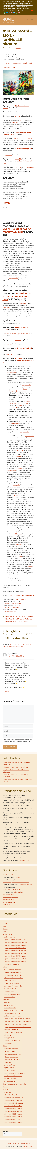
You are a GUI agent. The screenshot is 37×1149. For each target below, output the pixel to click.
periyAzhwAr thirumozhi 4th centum (18, 1027)
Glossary (5, 929)
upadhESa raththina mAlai (13, 1076)
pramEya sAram (9, 1065)
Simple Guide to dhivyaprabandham (15, 1084)
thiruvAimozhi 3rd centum (13, 1106)
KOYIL (8, 19)
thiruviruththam (9, 997)
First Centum (16, 63)
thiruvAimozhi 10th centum (13, 1098)
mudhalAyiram (8, 1005)
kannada (6, 999)
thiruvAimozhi (9, 616)
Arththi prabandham (11, 1048)
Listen (6, 202)
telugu (5, 1087)
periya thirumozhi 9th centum (15, 961)
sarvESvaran (29, 138)
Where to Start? (15, 1)
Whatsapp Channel (9, 6)
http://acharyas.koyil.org (11, 607)
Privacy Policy (11, 1143)
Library (28, 10)
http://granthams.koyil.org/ (12, 603)
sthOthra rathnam (10, 1070)
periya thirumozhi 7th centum (15, 956)
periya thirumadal (10, 980)
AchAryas (24, 1)
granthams (6, 5)
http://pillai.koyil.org (9, 611)
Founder (6, 10)
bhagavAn (17, 456)
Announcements (22, 6)
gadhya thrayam (9, 1051)
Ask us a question (23, 8)
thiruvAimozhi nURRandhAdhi (14, 1073)
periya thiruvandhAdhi (11, 983)
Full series (6, 63)
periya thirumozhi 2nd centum (16, 942)
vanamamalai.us (8, 899)
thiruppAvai (8, 1043)
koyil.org (18, 877)
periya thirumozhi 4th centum (15, 948)
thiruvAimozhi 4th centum (13, 1108)
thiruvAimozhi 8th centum (13, 1119)
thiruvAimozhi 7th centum (13, 1117)
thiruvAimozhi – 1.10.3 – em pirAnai (16, 621)
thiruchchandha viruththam (13, 1032)
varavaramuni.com (9, 902)
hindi (4, 931)
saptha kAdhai (9, 1068)
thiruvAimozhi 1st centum (24, 616)
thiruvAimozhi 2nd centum (13, 1103)
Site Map (19, 5)
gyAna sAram (8, 1062)
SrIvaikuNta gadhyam (12, 1059)
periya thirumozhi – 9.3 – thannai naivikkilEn (17, 767)
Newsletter (21, 10)
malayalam (6, 1002)
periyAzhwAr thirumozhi (12, 1016)
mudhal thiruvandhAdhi (12, 972)
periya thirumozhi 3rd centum (15, 945)
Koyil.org (6, 1)
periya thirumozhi (10, 937)
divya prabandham (25, 3)
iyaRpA (5, 967)
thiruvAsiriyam (9, 991)
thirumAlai (7, 1035)
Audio (5, 923)
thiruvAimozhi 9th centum (13, 1122)
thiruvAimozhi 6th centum (13, 1114)
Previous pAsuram (9, 67)
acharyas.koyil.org (26, 884)
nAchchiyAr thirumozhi (12, 1013)
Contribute (13, 10)
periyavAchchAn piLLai (23, 149)
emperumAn (15, 122)
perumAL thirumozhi (11, 1029)
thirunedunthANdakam (12, 964)
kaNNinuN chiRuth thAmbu (13, 1010)
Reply (7, 691)
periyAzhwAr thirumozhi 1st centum (17, 1019)
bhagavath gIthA (13, 3)
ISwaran (19, 405)
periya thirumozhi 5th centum (15, 950)
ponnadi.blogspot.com (10, 897)
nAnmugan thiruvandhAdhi (13, 978)
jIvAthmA (20, 450)
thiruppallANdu (9, 1038)
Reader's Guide (24, 860)
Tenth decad (27, 63)
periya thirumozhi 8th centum (15, 959)
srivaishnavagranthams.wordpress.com (16, 882)
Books (13, 5)
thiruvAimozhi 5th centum (13, 1111)
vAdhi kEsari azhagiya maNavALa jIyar (17, 230)
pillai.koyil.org (18, 892)
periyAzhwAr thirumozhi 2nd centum (18, 1021)
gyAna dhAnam (28, 5)
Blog (4, 926)
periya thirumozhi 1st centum (15, 940)
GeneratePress (27, 1146)
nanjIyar (18, 116)
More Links (6, 904)
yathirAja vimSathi (10, 1081)
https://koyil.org (21, 599)
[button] (27, 19)
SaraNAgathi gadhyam (13, 1054)
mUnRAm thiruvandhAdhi (13, 975)
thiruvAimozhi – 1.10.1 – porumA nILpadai (18, 619)
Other (5, 1046)
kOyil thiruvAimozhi (10, 1095)
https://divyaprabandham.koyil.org (22, 595)
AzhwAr (22, 120)
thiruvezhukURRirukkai (12, 994)
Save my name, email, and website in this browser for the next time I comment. (18, 741)
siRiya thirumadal (10, 989)
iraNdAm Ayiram (8, 934)
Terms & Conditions (24, 1143)
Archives (5, 1131)
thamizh (5, 1089)
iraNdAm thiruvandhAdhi (12, 970)
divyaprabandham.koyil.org (12, 889)
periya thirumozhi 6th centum (15, 953)
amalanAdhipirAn (10, 1008)
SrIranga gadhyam (11, 1057)
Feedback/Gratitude (9, 8)
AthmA (29, 566)
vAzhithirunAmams (10, 1078)
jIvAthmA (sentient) (21, 403)
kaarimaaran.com (8, 894)
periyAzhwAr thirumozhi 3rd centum (18, 1024)
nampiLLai (9, 155)
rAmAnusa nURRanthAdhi (13, 986)
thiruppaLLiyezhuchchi (12, 1040)
